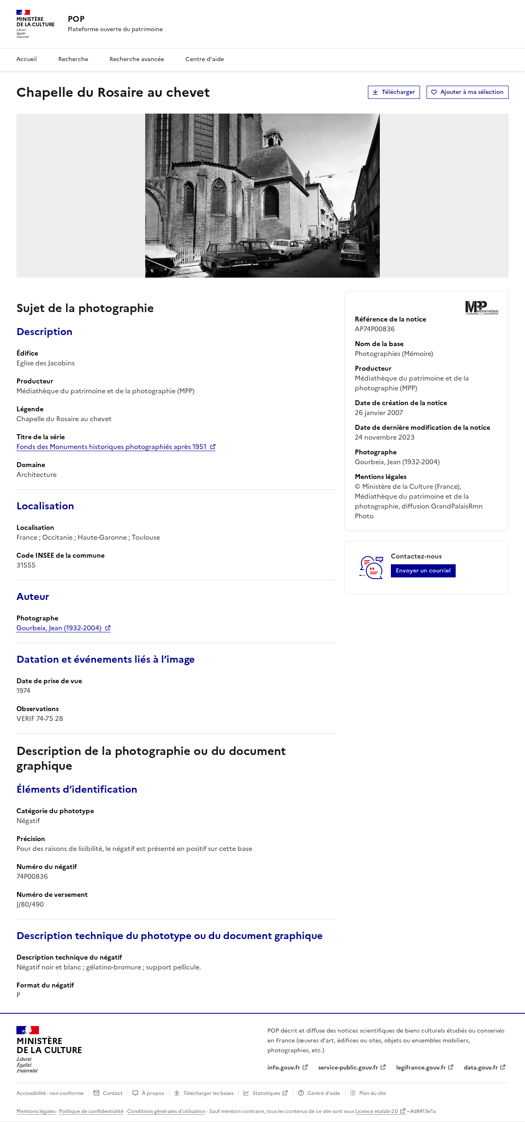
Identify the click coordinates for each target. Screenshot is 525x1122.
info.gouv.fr (283, 1067)
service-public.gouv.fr (348, 1067)
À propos (153, 1093)
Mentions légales (35, 1111)
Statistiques (266, 1093)
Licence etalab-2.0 (376, 1111)
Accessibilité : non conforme (50, 1093)
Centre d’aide (324, 1093)
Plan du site (372, 1093)
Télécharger (398, 92)
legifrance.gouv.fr (421, 1067)
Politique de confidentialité (91, 1111)
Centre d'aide (204, 59)
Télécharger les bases (208, 1093)
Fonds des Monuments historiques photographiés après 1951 (111, 447)
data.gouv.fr (481, 1067)
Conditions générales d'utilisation (166, 1111)
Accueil (26, 59)
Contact (113, 1093)
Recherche (73, 59)
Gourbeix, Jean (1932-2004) (58, 628)
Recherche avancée (137, 59)
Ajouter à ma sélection (472, 92)
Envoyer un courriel (423, 570)
